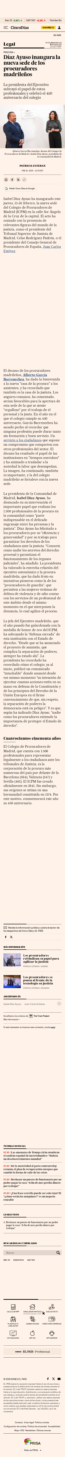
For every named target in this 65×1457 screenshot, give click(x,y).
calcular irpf (13, 1312)
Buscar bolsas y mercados (20, 1243)
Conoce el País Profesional (32, 1351)
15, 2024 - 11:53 (32, 171)
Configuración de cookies (15, 1426)
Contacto (19, 1422)
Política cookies (42, 1422)
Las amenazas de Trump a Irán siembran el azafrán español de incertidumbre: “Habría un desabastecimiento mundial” (31, 1156)
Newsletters (30, 1430)
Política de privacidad (37, 1426)
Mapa (16, 1430)
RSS (22, 1430)
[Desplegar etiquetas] (59, 1003)
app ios (32, 1338)
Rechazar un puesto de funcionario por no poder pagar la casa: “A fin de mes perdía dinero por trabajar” (32, 1183)
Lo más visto (11, 1214)
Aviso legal (29, 1422)
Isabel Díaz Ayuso (12, 1004)
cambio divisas (32, 1324)
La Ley (52, 45)
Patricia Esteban (33, 165)
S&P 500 (30, 20)
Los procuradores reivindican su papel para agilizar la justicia (41, 958)
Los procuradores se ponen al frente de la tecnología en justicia (38, 980)
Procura (8, 52)
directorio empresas (51, 1324)
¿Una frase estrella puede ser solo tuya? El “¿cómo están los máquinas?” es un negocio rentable (32, 1196)
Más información (10, 1019)
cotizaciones (13, 1338)
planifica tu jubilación (13, 1325)
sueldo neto (52, 1312)
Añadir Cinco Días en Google (22, 188)
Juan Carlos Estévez (34, 1004)
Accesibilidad (54, 1426)
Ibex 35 (8, 20)
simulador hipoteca (32, 1312)
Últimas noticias (14, 1146)
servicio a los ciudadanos (22, 440)
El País (57, 35)
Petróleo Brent (57, 20)
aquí (53, 1027)
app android (51, 1338)
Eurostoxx (18, 1260)
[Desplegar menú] (5, 27)
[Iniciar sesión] (59, 27)
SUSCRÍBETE (48, 27)
